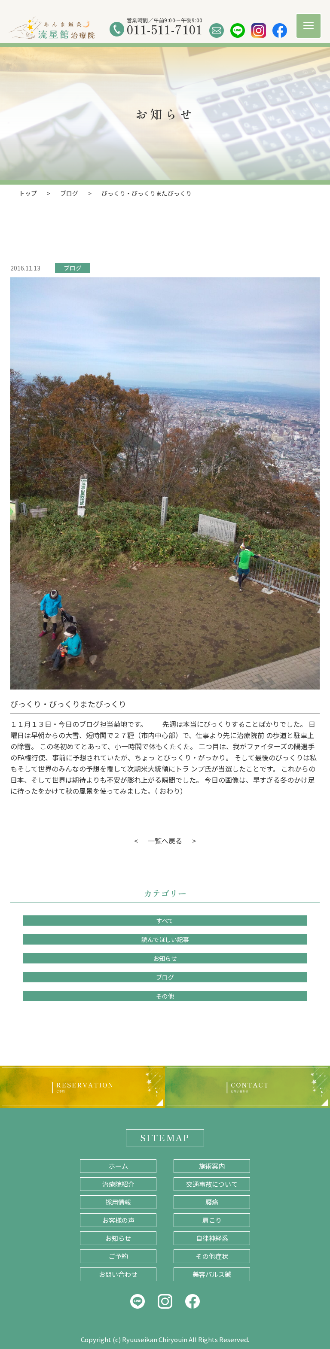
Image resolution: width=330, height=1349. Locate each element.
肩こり (212, 1219)
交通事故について (212, 1183)
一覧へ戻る (165, 841)
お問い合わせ (118, 1274)
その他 (165, 996)
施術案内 (212, 1165)
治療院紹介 (118, 1183)
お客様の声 (118, 1219)
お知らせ (165, 958)
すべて (165, 920)
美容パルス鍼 (211, 1274)
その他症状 (212, 1256)
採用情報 (118, 1201)
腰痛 (211, 1201)
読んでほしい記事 (165, 939)
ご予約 (118, 1256)
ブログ (73, 268)
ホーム (118, 1165)
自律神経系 (212, 1238)
